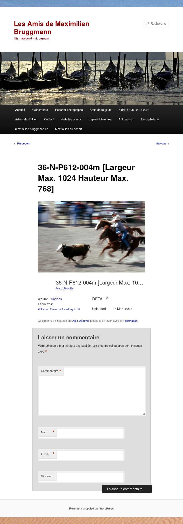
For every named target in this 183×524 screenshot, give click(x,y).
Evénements (40, 109)
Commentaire (51, 370)
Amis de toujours (101, 109)
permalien (131, 321)
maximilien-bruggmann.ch (31, 129)
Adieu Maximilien (26, 119)
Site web (46, 476)
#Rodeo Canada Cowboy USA (59, 309)
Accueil (20, 109)
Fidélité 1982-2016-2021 (134, 109)
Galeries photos (71, 119)
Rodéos (56, 299)
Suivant (162, 143)
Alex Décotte (65, 288)
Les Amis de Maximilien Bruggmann (51, 27)
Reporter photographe (69, 109)
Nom (47, 432)
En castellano (150, 119)
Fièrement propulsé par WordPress (91, 508)
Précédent (22, 143)
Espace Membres (100, 119)
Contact (49, 119)
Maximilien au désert (68, 129)
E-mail (47, 454)
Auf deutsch (126, 119)
